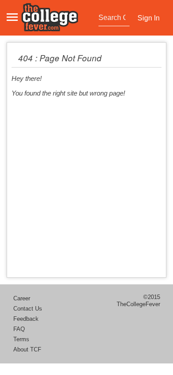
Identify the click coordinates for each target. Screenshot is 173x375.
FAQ (19, 329)
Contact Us (27, 308)
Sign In (149, 18)
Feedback (26, 318)
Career (21, 298)
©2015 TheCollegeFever (138, 300)
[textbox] (112, 18)
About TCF (27, 349)
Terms (21, 339)
